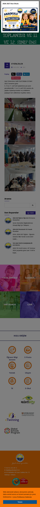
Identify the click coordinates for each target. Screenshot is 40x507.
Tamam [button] (20, 502)
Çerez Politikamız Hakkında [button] (22, 497)
